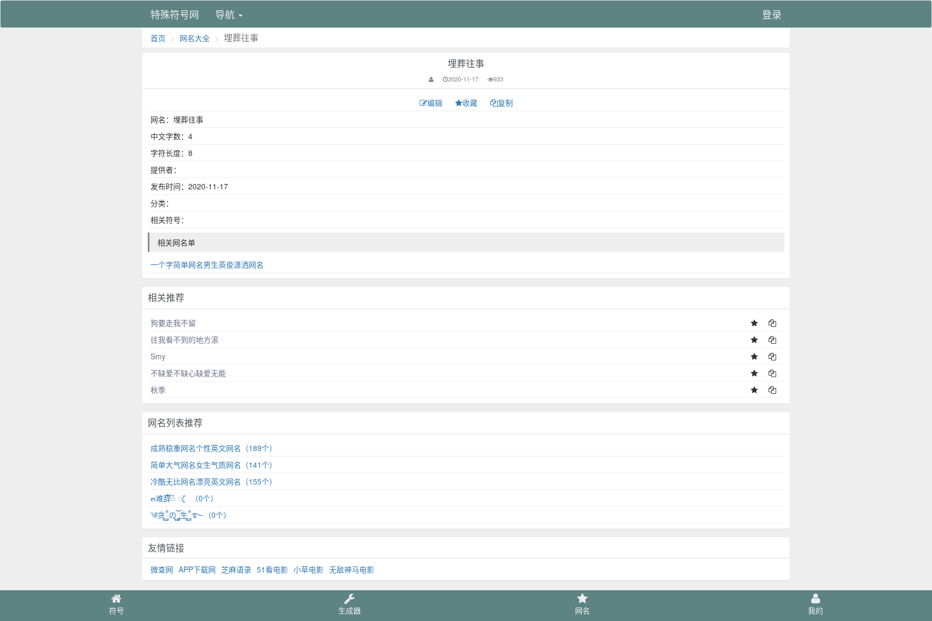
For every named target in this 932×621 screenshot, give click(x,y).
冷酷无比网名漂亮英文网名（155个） (213, 481)
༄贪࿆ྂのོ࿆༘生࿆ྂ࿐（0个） (190, 514)
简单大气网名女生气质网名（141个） (213, 464)
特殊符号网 (174, 14)
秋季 (158, 389)
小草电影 (308, 569)
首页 (158, 37)
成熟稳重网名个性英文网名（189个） (213, 447)
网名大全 (195, 37)
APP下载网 (197, 569)
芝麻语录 (236, 569)
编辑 (435, 102)
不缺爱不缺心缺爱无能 (188, 372)
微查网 (161, 569)
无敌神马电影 (351, 569)
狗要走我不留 (173, 322)
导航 (226, 14)
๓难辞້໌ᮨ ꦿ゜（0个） (184, 498)
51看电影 (272, 569)
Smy (158, 356)
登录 (772, 14)
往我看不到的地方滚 (184, 339)
